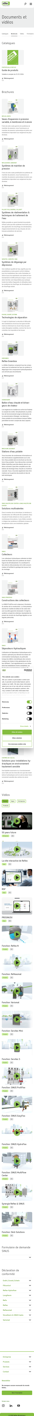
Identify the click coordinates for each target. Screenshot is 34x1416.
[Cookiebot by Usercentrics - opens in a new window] (24, 670)
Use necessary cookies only (17, 744)
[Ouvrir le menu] (31, 4)
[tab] (6, 34)
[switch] (29, 707)
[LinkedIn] (11, 1405)
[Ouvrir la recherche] (25, 4)
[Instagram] (3, 1405)
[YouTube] (18, 1405)
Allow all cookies (17, 732)
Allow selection (17, 738)
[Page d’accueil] (6, 4)
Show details (24, 726)
